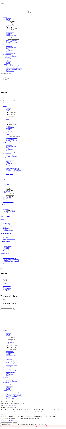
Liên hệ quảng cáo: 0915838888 (7, 420)
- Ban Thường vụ (11, 22)
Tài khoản (5, 279)
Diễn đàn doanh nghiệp (10, 53)
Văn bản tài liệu (9, 62)
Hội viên (7, 26)
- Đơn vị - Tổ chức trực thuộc (14, 39)
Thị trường (8, 51)
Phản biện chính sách (10, 58)
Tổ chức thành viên (10, 32)
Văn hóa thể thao (9, 50)
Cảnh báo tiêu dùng (7, 43)
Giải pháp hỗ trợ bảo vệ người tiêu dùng (14, 68)
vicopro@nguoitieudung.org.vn (9, 405)
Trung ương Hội (9, 61)
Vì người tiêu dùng (7, 64)
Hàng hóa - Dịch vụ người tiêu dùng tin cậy (14, 66)
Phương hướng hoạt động (11, 35)
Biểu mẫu (8, 63)
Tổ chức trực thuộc (9, 30)
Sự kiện (7, 49)
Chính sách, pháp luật (10, 48)
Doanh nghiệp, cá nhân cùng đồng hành (14, 69)
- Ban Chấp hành (11, 24)
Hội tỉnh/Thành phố (10, 41)
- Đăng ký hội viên (12, 29)
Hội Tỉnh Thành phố (10, 25)
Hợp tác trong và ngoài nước (11, 42)
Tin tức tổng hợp (9, 46)
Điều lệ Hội (8, 34)
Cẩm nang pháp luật (10, 71)
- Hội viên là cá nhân (12, 27)
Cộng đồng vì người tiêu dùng (12, 40)
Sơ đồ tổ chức (8, 18)
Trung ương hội (9, 37)
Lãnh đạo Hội (8, 20)
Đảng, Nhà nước (9, 60)
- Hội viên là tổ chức (12, 28)
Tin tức (4, 44)
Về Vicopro (8, 19)
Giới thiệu (5, 17)
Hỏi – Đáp (8, 70)
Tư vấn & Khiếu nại (7, 54)
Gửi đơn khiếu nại (4, 102)
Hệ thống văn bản (6, 57)
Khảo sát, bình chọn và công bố (12, 65)
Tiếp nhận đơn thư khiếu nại (11, 56)
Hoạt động (5, 36)
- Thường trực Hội (12, 21)
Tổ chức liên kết (9, 33)
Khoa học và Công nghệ (11, 47)
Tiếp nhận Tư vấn (9, 55)
